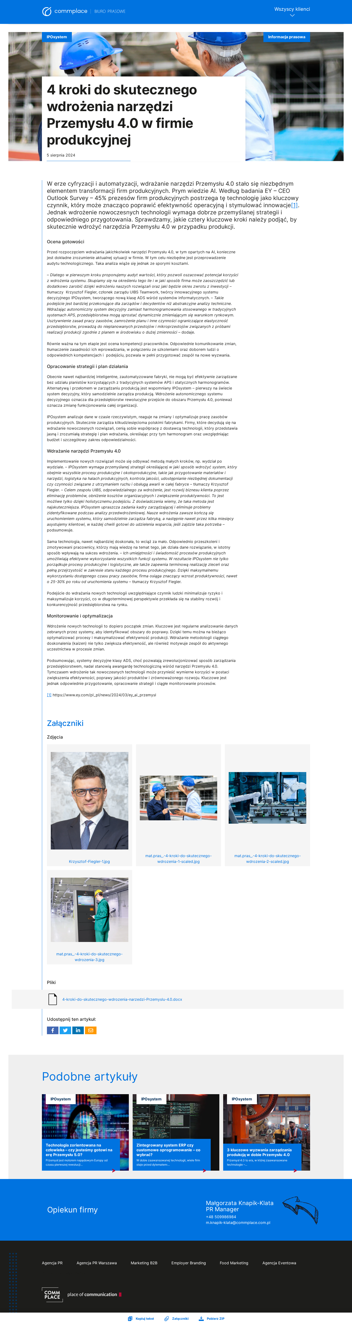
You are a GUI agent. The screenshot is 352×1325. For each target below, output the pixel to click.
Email (91, 1030)
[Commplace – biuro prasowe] (84, 11)
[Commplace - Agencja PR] (81, 1294)
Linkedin (78, 1030)
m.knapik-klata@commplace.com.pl (238, 1222)
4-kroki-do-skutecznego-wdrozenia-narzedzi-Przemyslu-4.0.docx (122, 999)
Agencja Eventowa (279, 1263)
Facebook (52, 1030)
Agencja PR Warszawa (97, 1263)
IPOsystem (57, 36)
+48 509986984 (221, 1216)
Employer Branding (188, 1263)
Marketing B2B (144, 1263)
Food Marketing (234, 1263)
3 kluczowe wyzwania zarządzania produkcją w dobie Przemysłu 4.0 (259, 1152)
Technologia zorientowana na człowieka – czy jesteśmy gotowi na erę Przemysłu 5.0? (79, 1150)
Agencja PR (52, 1263)
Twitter (65, 1030)
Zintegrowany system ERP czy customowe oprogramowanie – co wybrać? (168, 1150)
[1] (294, 205)
